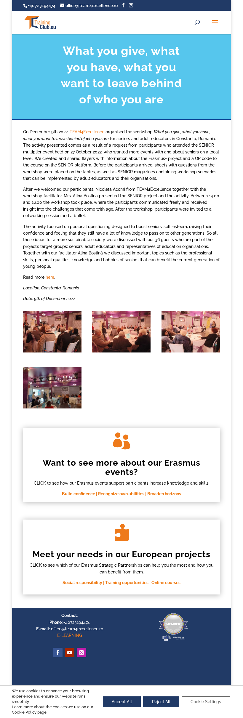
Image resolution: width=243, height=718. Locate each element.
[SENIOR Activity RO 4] (52, 408)
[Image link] (173, 640)
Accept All (122, 701)
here (50, 277)
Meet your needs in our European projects (121, 554)
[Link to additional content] (69, 652)
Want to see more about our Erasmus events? (121, 467)
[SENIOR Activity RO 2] (121, 352)
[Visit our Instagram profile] (131, 5)
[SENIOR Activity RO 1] (52, 352)
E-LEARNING (69, 635)
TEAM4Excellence (87, 131)
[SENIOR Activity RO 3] (191, 352)
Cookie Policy (24, 712)
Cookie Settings (206, 701)
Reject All (161, 701)
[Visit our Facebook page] (123, 5)
